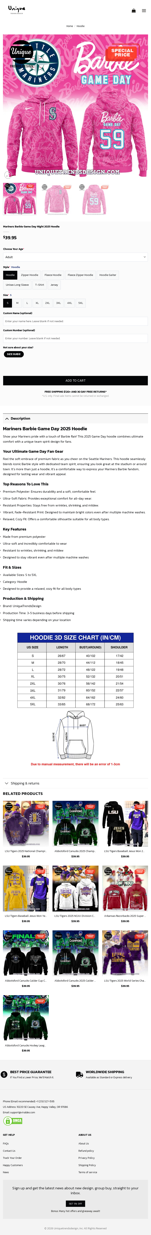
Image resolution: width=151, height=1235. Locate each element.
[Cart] (134, 9)
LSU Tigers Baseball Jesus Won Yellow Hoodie (26, 916)
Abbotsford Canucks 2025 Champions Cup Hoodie (75, 851)
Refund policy (86, 1151)
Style (11, 267)
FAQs (6, 1143)
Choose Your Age (13, 249)
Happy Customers (13, 1165)
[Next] (140, 107)
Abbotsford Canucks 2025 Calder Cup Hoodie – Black (75, 981)
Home (69, 26)
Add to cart (75, 380)
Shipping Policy (87, 1165)
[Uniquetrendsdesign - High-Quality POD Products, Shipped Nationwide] (17, 10)
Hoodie (81, 26)
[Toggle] (7, 418)
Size (7, 295)
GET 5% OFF (75, 1203)
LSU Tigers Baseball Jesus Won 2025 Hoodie (125, 851)
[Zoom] (8, 175)
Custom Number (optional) (19, 330)
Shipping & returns (25, 783)
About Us (83, 1143)
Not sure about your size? (18, 347)
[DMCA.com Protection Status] (13, 1121)
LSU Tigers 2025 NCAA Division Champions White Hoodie (75, 916)
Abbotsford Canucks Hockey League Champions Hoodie (26, 1045)
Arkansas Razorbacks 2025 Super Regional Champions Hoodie (125, 916)
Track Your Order (12, 1158)
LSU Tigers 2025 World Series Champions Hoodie (125, 981)
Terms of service (87, 1172)
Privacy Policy (86, 1158)
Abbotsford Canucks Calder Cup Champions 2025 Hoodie (26, 981)
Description (20, 418)
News (6, 1172)
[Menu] (144, 9)
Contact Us (9, 1151)
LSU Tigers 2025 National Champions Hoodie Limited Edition (26, 851)
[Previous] (10, 107)
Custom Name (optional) (17, 313)
